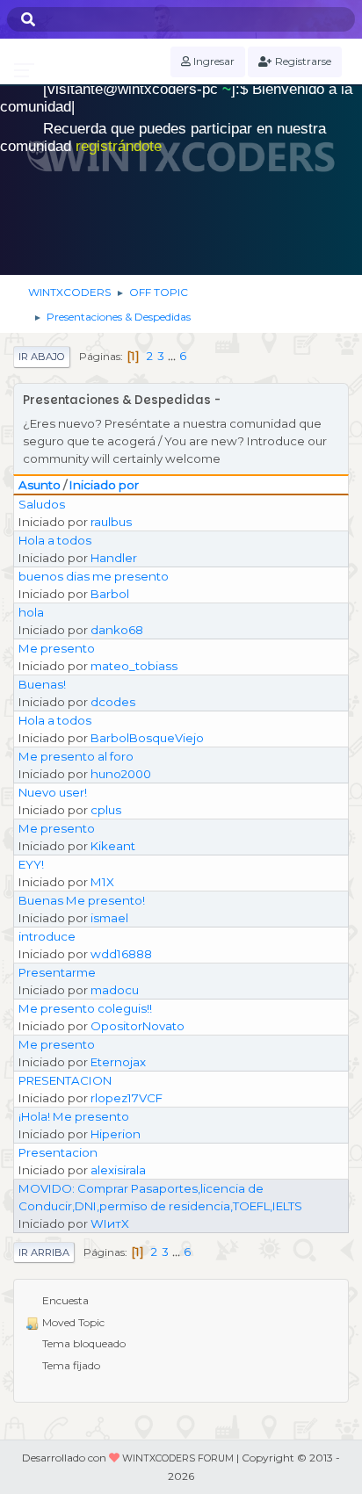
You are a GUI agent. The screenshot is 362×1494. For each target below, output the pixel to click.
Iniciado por (104, 485)
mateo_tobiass (133, 666)
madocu (114, 990)
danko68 (116, 630)
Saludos (41, 504)
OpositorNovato (137, 1026)
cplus (105, 810)
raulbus (111, 522)
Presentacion (58, 1152)
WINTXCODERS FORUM (178, 1458)
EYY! (31, 864)
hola (31, 612)
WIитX (109, 1223)
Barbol (109, 594)
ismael (109, 918)
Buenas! (42, 684)
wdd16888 (121, 954)
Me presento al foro (76, 756)
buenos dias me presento (93, 576)
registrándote (119, 146)
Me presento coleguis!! (85, 1008)
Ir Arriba (43, 1252)
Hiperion (115, 1134)
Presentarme (57, 972)
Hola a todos (54, 540)
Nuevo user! (52, 792)
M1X (102, 882)
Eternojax (118, 1062)
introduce (47, 936)
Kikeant (112, 846)
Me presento (56, 648)
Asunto (39, 485)
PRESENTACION (65, 1080)
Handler (113, 558)
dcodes (112, 702)
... (173, 356)
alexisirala (118, 1170)
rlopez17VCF (126, 1098)
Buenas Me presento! (81, 900)
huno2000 (120, 774)
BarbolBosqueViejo (147, 738)
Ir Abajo (41, 356)
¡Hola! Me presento (73, 1116)
